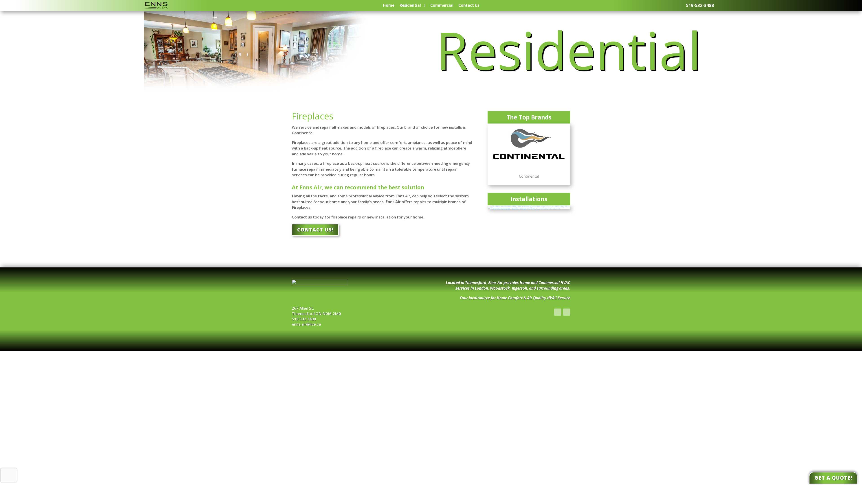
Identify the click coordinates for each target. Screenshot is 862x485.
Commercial (441, 5)
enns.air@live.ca (306, 324)
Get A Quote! (833, 477)
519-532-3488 (700, 5)
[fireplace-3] (529, 205)
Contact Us (468, 5)
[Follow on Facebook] (557, 312)
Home (388, 5)
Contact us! (315, 229)
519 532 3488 (304, 319)
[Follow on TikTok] (566, 312)
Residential (410, 5)
